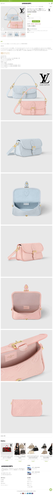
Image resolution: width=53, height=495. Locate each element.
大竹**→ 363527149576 (36, 467)
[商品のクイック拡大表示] (3, 29)
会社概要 (2, 479)
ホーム (28, 6)
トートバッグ (41, 6)
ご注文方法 (29, 479)
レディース (32, 6)
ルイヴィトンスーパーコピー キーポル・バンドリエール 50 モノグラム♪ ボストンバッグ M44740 (7, 456)
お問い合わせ (3, 483)
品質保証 (2, 481)
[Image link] (7, 466)
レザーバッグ (45, 30)
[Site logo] (26, 3)
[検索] (49, 3)
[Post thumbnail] (29, 468)
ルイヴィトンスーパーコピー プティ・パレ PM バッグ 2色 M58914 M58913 (19, 456)
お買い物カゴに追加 (36, 21)
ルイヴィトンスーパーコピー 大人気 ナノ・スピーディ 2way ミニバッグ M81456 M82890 (46, 456)
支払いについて (29, 481)
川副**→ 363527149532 (36, 472)
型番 (28, 16)
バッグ (36, 6)
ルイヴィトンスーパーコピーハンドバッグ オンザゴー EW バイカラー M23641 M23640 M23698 (33, 456)
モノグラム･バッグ (39, 30)
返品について (29, 485)
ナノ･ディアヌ (31, 32)
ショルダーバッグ (46, 460)
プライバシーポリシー (4, 485)
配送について (29, 483)
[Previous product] (49, 6)
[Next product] (51, 6)
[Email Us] (50, 489)
